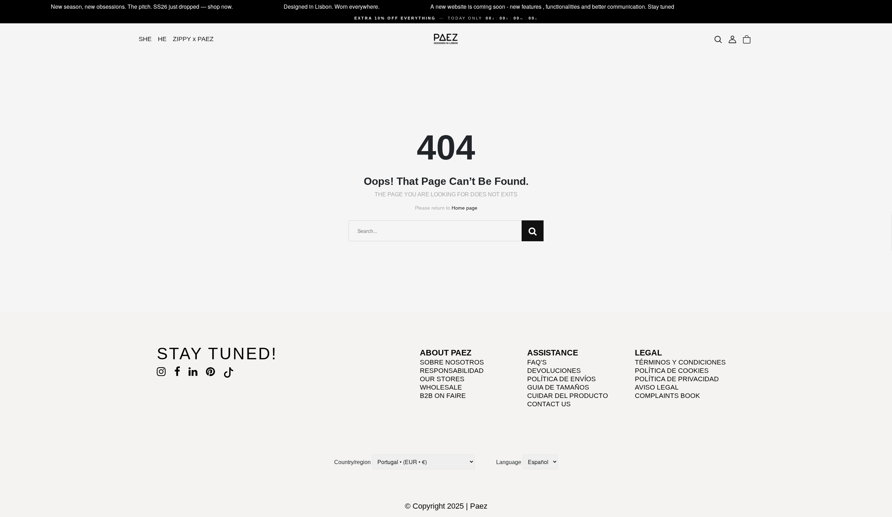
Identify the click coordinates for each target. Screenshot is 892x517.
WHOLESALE (441, 387)
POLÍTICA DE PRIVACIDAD (677, 379)
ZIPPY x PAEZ (193, 39)
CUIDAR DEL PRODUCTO (567, 395)
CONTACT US (549, 404)
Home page (464, 208)
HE (162, 39)
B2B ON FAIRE (443, 395)
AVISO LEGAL (657, 387)
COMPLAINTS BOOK (667, 395)
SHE (145, 39)
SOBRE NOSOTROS (452, 362)
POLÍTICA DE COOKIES (672, 370)
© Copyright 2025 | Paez (446, 506)
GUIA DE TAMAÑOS (558, 387)
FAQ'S (537, 362)
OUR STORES (442, 379)
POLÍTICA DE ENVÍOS (561, 379)
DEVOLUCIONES (554, 370)
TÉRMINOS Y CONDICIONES (680, 362)
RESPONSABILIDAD (452, 370)
